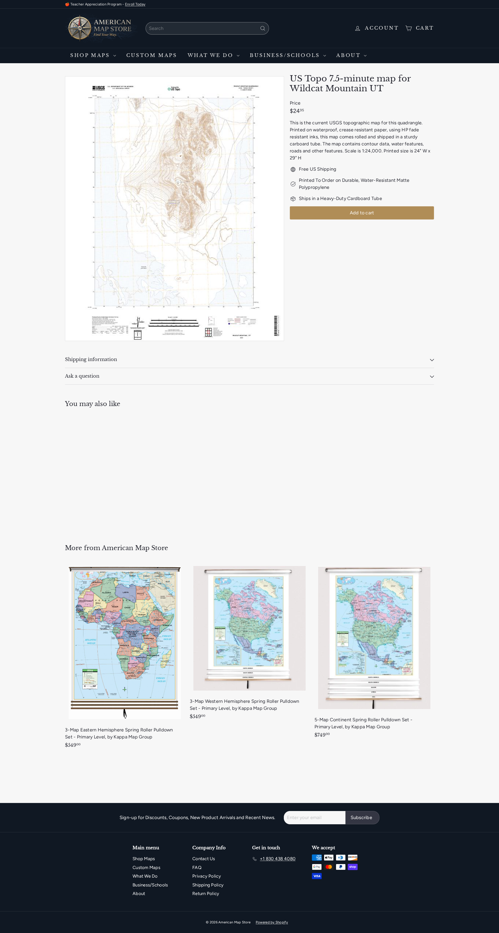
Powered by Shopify (272, 922)
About (349, 55)
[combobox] (207, 28)
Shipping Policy (208, 884)
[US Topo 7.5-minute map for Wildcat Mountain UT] (93, 472)
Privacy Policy (206, 876)
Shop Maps (91, 55)
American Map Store (135, 548)
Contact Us (203, 858)
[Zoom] (174, 208)
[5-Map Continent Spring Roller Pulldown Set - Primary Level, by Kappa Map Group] (374, 652)
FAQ (196, 867)
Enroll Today (135, 4)
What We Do (212, 55)
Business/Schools (286, 55)
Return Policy (205, 893)
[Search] (263, 28)
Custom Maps (151, 55)
